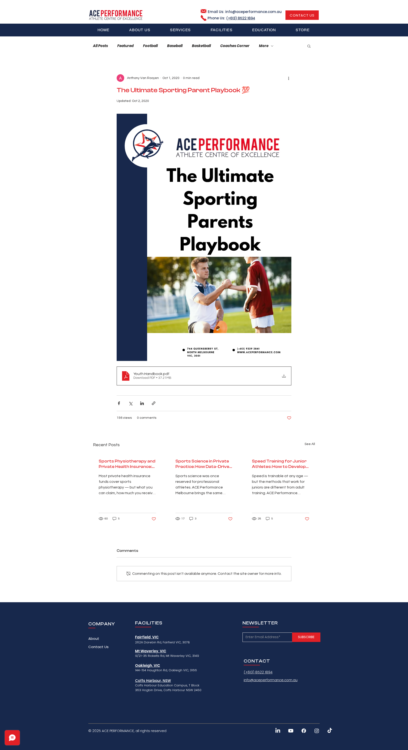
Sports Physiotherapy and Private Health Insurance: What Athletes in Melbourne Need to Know (127, 464)
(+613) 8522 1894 (240, 18)
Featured (125, 46)
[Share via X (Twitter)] (130, 403)
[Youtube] (291, 731)
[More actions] (288, 78)
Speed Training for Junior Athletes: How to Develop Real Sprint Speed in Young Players (280, 464)
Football (150, 46)
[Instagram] (317, 731)
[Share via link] (153, 403)
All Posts (100, 46)
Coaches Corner (235, 46)
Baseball (175, 46)
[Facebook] (304, 731)
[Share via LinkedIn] (142, 403)
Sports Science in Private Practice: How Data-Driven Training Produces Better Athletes (203, 464)
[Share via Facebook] (119, 403)
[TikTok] (330, 731)
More (263, 46)
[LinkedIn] (278, 731)
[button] (180, 30)
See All (310, 444)
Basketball (201, 46)
